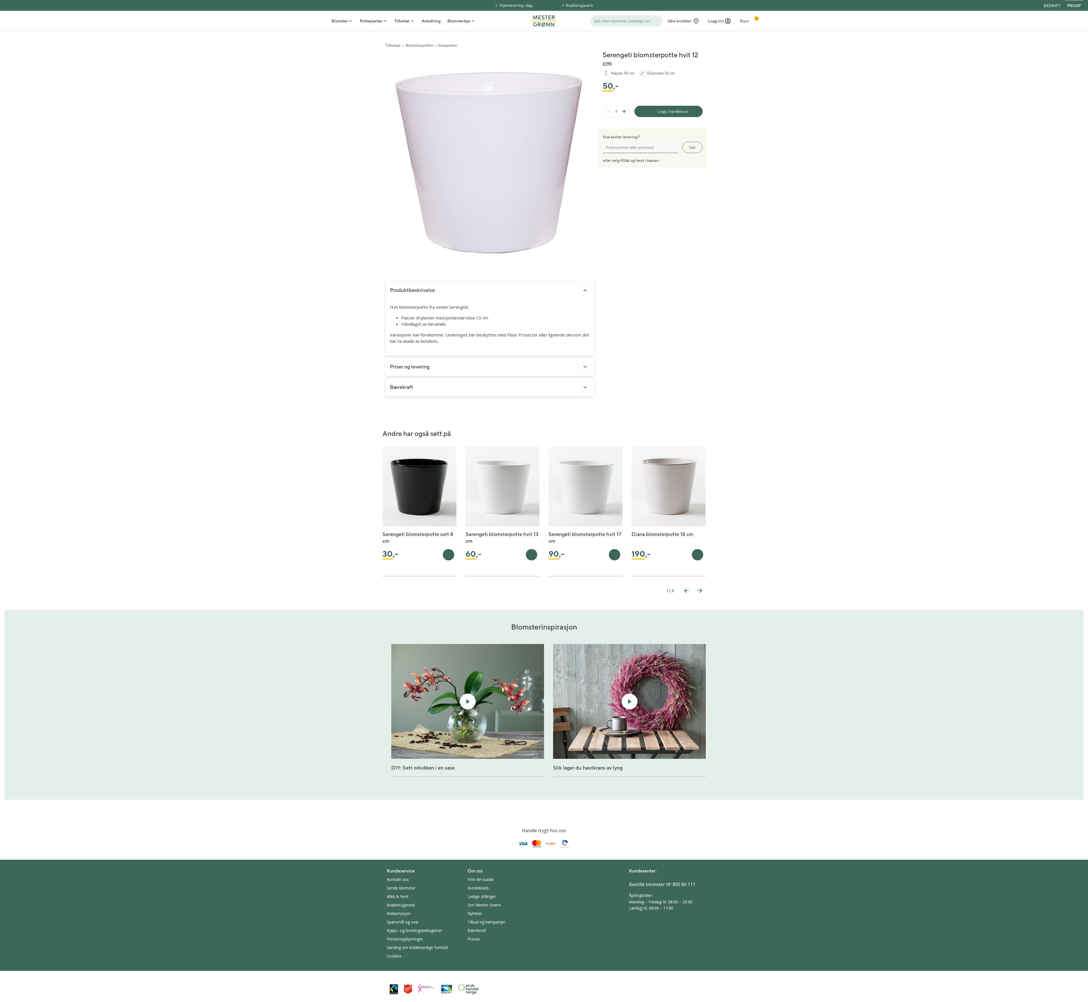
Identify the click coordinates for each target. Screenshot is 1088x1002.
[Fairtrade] (394, 989)
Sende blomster (401, 888)
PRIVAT (1074, 5)
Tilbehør (393, 45)
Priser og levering (410, 367)
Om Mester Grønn (484, 905)
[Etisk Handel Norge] (468, 989)
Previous (686, 590)
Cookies (394, 956)
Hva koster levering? (621, 137)
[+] (624, 111)
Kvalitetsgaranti (579, 5)
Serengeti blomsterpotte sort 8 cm (417, 537)
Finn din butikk (481, 879)
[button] (719, 21)
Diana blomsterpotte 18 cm (662, 534)
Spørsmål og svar (403, 922)
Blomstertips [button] (458, 21)
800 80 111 (684, 884)
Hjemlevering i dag (516, 5)
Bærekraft (401, 387)
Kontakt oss (398, 879)
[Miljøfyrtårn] (446, 989)
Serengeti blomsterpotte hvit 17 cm (585, 537)
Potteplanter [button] (371, 21)
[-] (608, 111)
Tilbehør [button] (402, 21)
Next (700, 590)
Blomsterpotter (419, 45)
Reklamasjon (399, 913)
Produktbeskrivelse (412, 290)
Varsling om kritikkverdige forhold (417, 947)
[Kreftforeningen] (426, 989)
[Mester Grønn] (544, 20)
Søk (692, 147)
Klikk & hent (398, 896)
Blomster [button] (340, 21)
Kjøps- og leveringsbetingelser (414, 930)
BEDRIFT (1052, 5)
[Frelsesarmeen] (408, 989)
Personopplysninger (405, 939)
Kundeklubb (478, 888)
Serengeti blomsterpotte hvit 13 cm (502, 537)
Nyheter (475, 913)
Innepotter (447, 45)
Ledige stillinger (482, 896)
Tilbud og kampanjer (486, 922)
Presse (474, 939)
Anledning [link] (431, 21)
